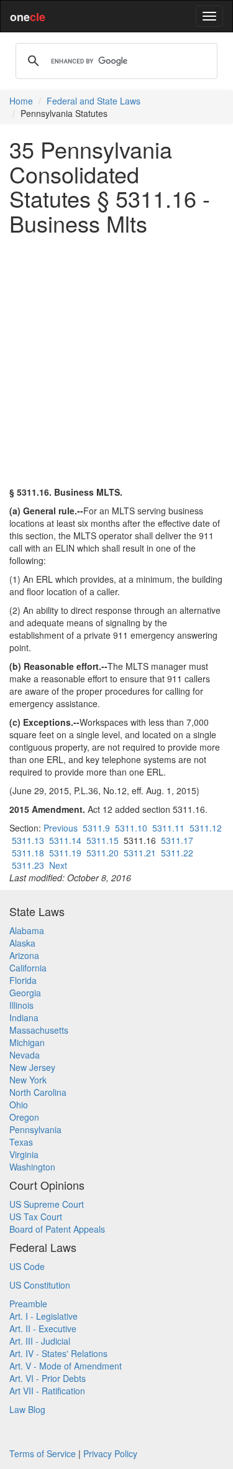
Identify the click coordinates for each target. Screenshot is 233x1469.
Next (58, 865)
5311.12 (206, 828)
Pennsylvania (35, 1129)
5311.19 (65, 852)
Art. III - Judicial (39, 1341)
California (28, 968)
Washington (32, 1167)
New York (28, 1079)
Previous (60, 828)
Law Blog (27, 1409)
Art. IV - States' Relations (58, 1353)
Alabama (26, 930)
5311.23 (28, 865)
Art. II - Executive (42, 1328)
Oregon (24, 1117)
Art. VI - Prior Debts (47, 1378)
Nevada (24, 1055)
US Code (27, 1266)
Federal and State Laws (93, 101)
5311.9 (96, 828)
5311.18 (28, 852)
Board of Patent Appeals (57, 1229)
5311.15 (102, 840)
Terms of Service (42, 1453)
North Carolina (37, 1092)
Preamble (28, 1303)
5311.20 (102, 852)
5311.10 (131, 828)
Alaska (22, 943)
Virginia (24, 1154)
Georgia (25, 992)
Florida (23, 980)
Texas (21, 1142)
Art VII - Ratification (47, 1390)
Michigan (27, 1042)
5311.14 (65, 840)
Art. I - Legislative (43, 1316)
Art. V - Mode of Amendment (65, 1366)
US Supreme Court (46, 1204)
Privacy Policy (110, 1453)
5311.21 (140, 852)
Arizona (24, 955)
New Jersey (32, 1067)
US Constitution (39, 1285)
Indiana (24, 1017)
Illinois (21, 1005)
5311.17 (177, 840)
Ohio (18, 1104)
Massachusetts (38, 1030)
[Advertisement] (116, 360)
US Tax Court (35, 1216)
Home (21, 101)
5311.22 (177, 852)
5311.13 (28, 840)
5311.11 (168, 828)
